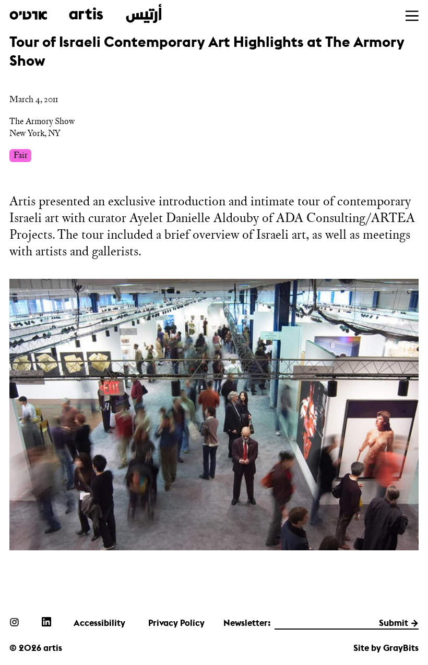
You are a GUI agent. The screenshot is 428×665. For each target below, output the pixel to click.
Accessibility (99, 623)
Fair (21, 155)
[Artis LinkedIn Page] (46, 621)
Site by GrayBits (386, 648)
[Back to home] (85, 13)
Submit (393, 623)
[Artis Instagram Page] (14, 621)
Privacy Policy (176, 623)
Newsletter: (247, 623)
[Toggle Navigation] (412, 15)
